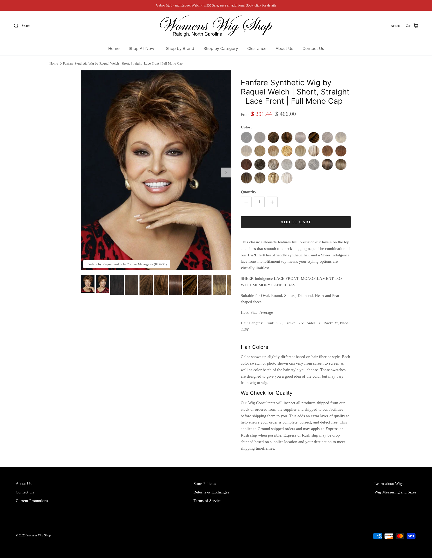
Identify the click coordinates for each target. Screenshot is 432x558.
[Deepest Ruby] (246, 164)
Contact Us (313, 48)
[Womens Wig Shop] (216, 26)
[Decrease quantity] (246, 202)
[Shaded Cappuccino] (260, 178)
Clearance (256, 48)
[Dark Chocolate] (273, 137)
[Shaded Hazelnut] (246, 178)
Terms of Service (207, 500)
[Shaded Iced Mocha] (340, 164)
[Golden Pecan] (260, 151)
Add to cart (296, 222)
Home (113, 48)
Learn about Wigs (388, 483)
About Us (284, 48)
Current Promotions (32, 500)
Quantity (248, 192)
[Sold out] (246, 137)
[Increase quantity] (272, 202)
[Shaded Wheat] (273, 178)
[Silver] (286, 164)
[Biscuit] (314, 151)
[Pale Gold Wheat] (273, 151)
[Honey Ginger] (286, 151)
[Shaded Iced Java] (327, 164)
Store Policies (205, 483)
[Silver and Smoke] (300, 164)
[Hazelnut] (314, 137)
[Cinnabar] (340, 151)
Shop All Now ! (143, 48)
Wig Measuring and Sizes (395, 492)
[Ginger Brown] (286, 137)
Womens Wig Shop (38, 535)
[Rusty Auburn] (327, 151)
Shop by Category (220, 48)
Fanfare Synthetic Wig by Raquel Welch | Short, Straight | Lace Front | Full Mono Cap (123, 63)
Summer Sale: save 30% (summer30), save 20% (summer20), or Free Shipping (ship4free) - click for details (216, 5)
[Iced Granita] (273, 164)
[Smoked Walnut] (260, 164)
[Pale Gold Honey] (300, 151)
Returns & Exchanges (211, 492)
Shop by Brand (180, 48)
